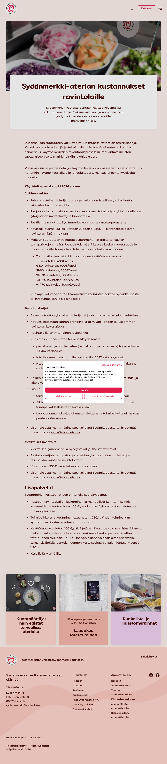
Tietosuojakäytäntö (110, 365)
